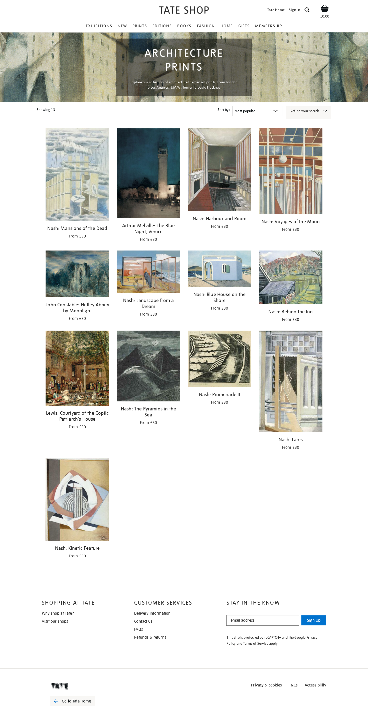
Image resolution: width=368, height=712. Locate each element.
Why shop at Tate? (58, 613)
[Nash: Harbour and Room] (219, 170)
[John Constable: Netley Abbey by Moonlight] (77, 275)
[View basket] (324, 9)
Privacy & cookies (266, 685)
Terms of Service (255, 643)
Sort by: (224, 109)
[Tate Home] (81, 686)
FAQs (138, 629)
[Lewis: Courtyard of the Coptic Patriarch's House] (77, 369)
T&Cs (293, 685)
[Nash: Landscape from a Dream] (148, 273)
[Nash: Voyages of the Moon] (290, 172)
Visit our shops (55, 621)
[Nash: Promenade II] (219, 360)
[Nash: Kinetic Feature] (77, 500)
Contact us (143, 621)
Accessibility (315, 685)
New (122, 26)
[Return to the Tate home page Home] (184, 11)
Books (184, 26)
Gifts (244, 26)
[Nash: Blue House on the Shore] (219, 270)
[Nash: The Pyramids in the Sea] (148, 367)
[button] (307, 10)
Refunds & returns (150, 637)
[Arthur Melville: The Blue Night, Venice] (148, 174)
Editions (162, 26)
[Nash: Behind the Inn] (290, 278)
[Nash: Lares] (290, 382)
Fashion (206, 26)
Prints (139, 26)
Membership (268, 26)
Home (227, 26)
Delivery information (152, 613)
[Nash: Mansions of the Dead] (77, 175)
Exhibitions (99, 26)
